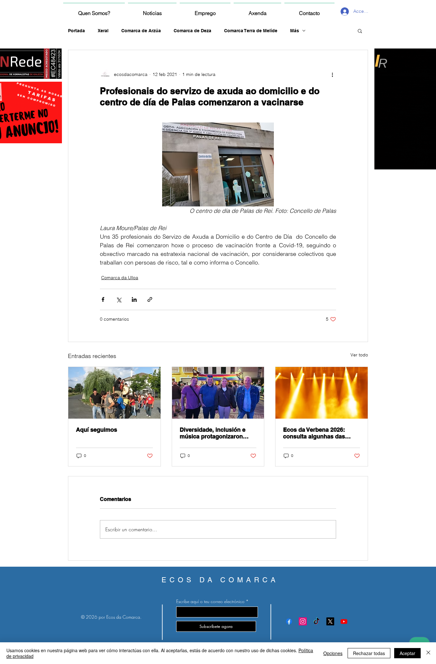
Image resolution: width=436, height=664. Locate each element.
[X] (330, 621)
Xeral (103, 30)
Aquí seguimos (96, 429)
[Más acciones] (332, 74)
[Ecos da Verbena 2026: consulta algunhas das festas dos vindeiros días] (321, 393)
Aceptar (407, 653)
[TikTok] (316, 621)
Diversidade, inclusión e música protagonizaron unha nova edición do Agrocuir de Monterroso (212, 433)
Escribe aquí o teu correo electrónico (210, 601)
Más (294, 30)
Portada (76, 30)
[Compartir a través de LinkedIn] (134, 299)
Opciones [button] (332, 653)
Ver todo (359, 355)
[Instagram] (303, 621)
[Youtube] (344, 621)
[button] (360, 30)
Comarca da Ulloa (119, 277)
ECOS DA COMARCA (220, 580)
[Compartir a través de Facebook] (103, 299)
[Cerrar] (428, 653)
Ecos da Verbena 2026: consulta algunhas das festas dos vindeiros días (317, 433)
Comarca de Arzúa (141, 30)
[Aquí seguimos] (114, 393)
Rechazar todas (369, 653)
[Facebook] (289, 621)
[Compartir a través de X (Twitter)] (119, 299)
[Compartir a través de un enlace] (150, 299)
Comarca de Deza (192, 30)
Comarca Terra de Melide (250, 30)
